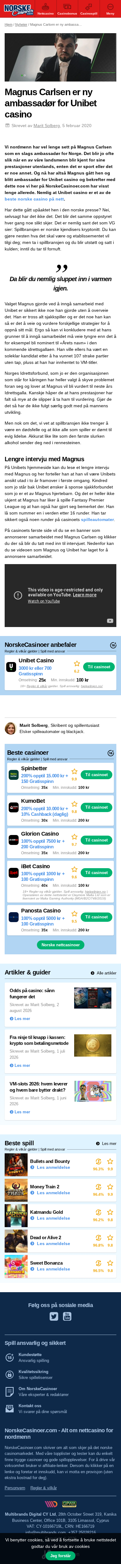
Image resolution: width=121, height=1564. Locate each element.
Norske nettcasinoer (61, 945)
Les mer (108, 1143)
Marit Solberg (47, 125)
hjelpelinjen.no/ (92, 686)
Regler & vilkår (37, 686)
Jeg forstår (60, 1555)
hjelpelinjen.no (95, 891)
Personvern (15, 1488)
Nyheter (21, 24)
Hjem (8, 24)
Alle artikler (106, 973)
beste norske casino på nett (34, 199)
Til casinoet (99, 667)
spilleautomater (97, 519)
